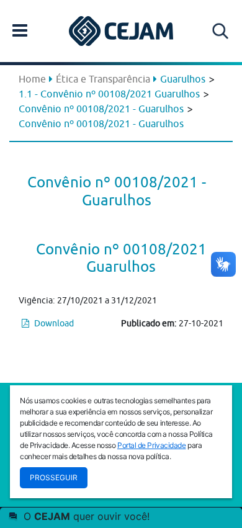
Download (53, 323)
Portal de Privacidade (151, 445)
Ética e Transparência (103, 78)
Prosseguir (54, 477)
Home (32, 78)
